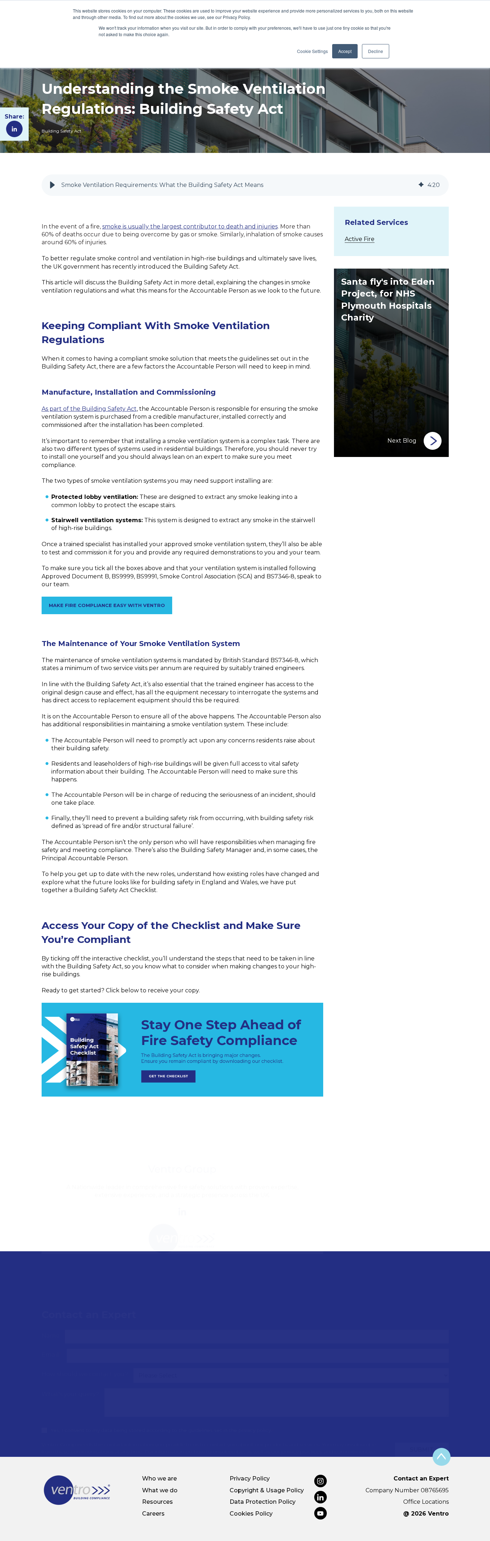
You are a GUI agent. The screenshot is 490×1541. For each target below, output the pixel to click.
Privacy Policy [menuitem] (250, 1478)
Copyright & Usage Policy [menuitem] (267, 1490)
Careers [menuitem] (153, 1513)
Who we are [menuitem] (159, 1478)
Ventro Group (182, 1134)
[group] (245, 185)
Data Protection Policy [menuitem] (263, 1501)
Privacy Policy (164, 1423)
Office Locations (426, 1501)
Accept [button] (345, 51)
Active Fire (359, 239)
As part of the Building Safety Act (89, 408)
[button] (52, 185)
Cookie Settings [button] (312, 51)
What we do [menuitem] (160, 1490)
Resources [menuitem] (157, 1501)
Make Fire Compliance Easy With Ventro (107, 605)
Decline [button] (375, 51)
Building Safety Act (61, 131)
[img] (421, 185)
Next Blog (401, 440)
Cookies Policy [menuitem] (251, 1513)
